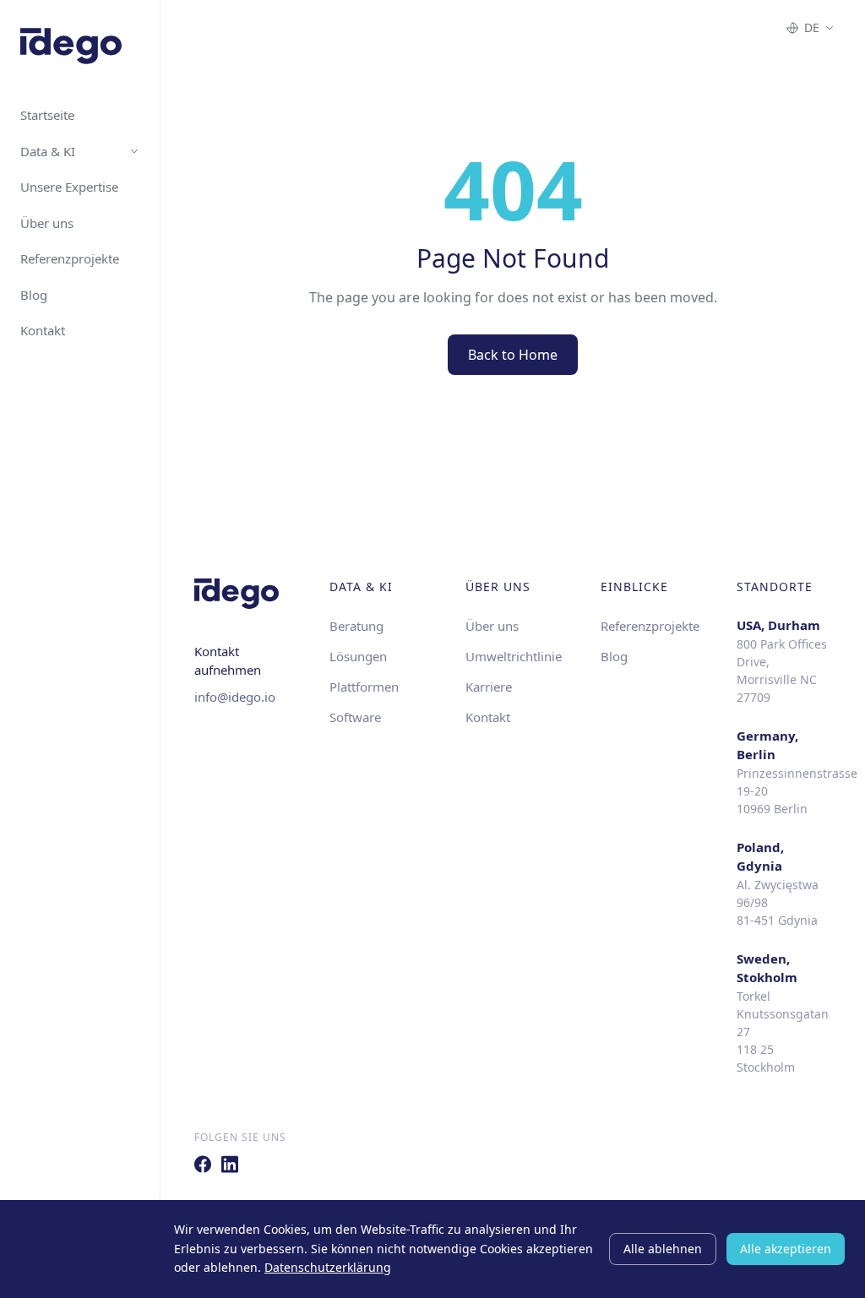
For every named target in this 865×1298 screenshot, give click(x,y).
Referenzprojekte (69, 258)
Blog (33, 294)
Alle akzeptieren (785, 1249)
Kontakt (42, 330)
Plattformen (364, 686)
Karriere (488, 686)
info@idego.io (234, 696)
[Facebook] (202, 1164)
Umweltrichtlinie (513, 656)
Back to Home (513, 354)
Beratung (356, 625)
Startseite (47, 114)
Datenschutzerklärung (327, 1267)
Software (355, 717)
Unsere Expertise (69, 186)
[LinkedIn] (229, 1164)
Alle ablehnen (662, 1249)
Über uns (46, 223)
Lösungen (358, 656)
